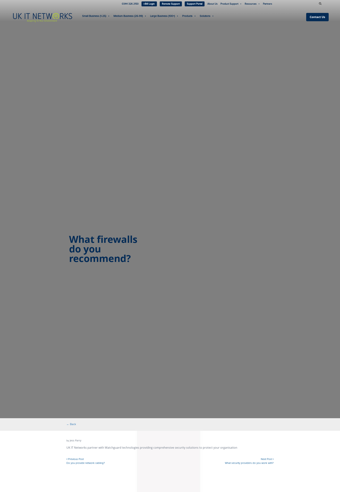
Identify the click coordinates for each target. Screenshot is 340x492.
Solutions (205, 16)
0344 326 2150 (130, 3)
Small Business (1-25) (94, 16)
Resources (251, 3)
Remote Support (171, 3)
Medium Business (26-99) (128, 16)
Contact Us (317, 17)
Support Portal (194, 3)
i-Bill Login (149, 3)
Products (187, 16)
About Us (212, 3)
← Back (71, 424)
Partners (267, 3)
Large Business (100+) (162, 16)
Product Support (229, 3)
